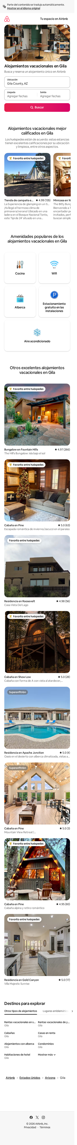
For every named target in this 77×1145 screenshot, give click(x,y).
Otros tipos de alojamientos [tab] (20, 1011)
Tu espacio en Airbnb (54, 19)
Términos (45, 1127)
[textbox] (20, 96)
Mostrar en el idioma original (23, 8)
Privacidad (30, 1127)
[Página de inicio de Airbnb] (7, 19)
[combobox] (37, 84)
